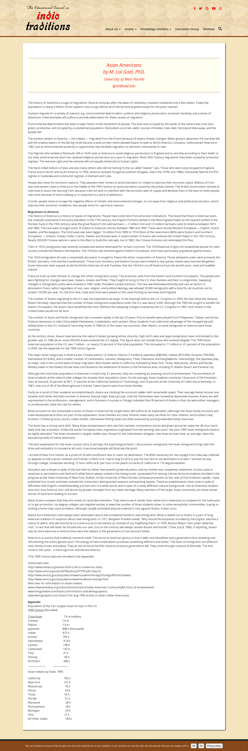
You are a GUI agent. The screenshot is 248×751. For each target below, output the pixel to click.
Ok (193, 746)
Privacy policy (214, 746)
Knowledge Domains (154, 29)
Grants (129, 29)
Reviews (209, 29)
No (201, 746)
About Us (111, 29)
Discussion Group (187, 29)
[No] (243, 746)
